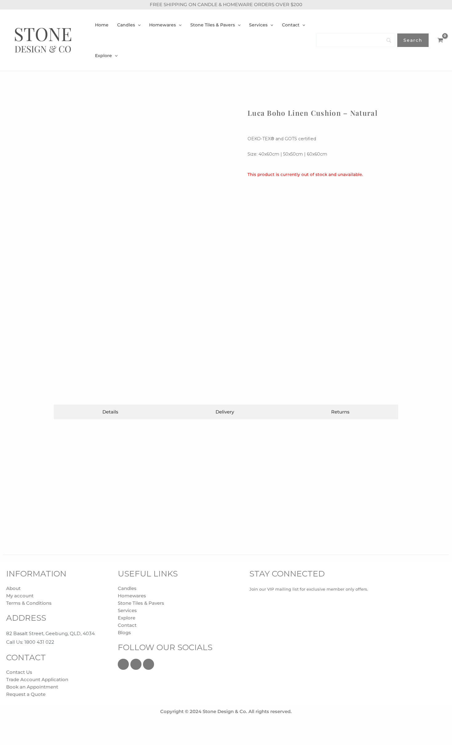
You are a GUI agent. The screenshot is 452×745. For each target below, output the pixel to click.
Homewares (132, 596)
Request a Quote (26, 694)
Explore (126, 618)
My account (20, 596)
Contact (127, 625)
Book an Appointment (32, 687)
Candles (127, 588)
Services (127, 610)
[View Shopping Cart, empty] (440, 40)
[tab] (110, 412)
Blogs (124, 632)
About (13, 588)
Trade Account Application (37, 679)
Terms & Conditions (29, 603)
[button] (138, 25)
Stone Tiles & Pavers (141, 603)
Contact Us (19, 672)
